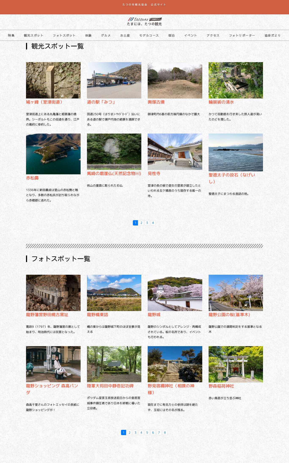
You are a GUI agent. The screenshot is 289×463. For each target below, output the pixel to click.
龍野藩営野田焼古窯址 (47, 314)
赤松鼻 (32, 178)
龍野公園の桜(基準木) (229, 314)
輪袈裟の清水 (221, 102)
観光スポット (34, 35)
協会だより (273, 35)
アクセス (213, 35)
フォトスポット (64, 35)
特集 (11, 35)
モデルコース (149, 35)
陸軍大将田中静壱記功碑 (110, 386)
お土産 (125, 35)
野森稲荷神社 (221, 386)
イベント (190, 35)
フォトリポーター (242, 35)
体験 (88, 35)
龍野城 (154, 314)
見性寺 (154, 173)
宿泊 (171, 35)
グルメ (106, 35)
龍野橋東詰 (97, 314)
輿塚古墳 (156, 102)
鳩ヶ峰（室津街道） (45, 102)
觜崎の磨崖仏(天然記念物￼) (114, 173)
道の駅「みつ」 (102, 102)
